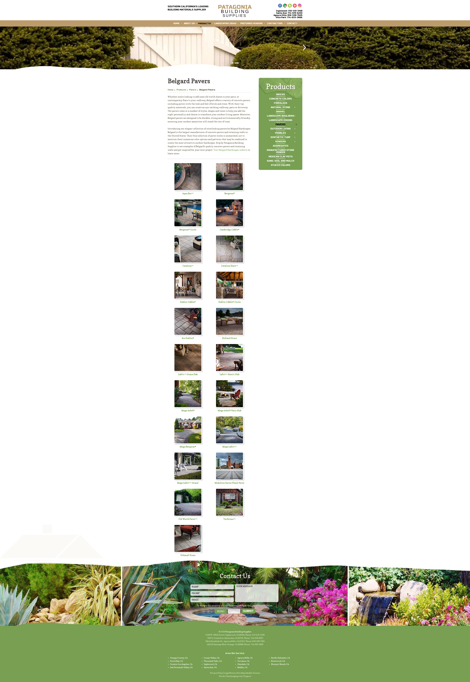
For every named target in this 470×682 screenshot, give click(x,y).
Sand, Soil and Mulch (280, 161)
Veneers (280, 141)
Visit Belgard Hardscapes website (230, 150)
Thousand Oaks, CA (213, 661)
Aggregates (280, 145)
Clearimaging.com (233, 676)
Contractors (274, 23)
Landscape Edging (280, 120)
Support (247, 676)
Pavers (281, 124)
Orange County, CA (179, 658)
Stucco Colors (280, 165)
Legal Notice (230, 673)
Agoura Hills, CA (245, 658)
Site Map (241, 673)
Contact (292, 23)
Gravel (280, 111)
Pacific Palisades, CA (280, 658)
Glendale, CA (243, 664)
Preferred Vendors (251, 23)
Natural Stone (280, 107)
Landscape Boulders (280, 116)
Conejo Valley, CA (211, 658)
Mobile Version (253, 673)
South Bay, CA (176, 661)
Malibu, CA (242, 667)
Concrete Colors (280, 98)
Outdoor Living (280, 128)
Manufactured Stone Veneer (280, 151)
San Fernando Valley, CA (181, 667)
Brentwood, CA (278, 661)
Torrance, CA (243, 661)
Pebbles (280, 133)
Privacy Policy (216, 673)
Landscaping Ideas (225, 23)
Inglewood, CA (210, 664)
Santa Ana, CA (210, 667)
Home (176, 23)
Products (204, 23)
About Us (189, 23)
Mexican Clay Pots (281, 156)
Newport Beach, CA (280, 664)
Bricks (280, 94)
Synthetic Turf (280, 137)
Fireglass (280, 103)
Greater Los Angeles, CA (181, 664)
